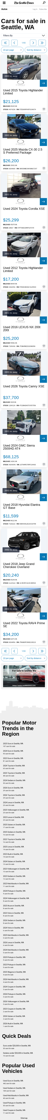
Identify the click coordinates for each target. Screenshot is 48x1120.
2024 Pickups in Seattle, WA (14, 892)
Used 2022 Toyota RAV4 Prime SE (24, 625)
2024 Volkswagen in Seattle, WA (16, 899)
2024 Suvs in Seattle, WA (13, 752)
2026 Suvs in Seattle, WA (13, 789)
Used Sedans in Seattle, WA (14, 1089)
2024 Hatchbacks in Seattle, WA (16, 951)
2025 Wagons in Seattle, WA (14, 973)
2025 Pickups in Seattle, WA (14, 958)
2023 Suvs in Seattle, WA (13, 759)
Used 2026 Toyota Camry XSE (23, 386)
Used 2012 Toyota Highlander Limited (23, 269)
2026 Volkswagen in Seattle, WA (16, 1002)
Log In (35, 9)
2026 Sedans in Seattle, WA (14, 921)
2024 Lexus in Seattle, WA (13, 804)
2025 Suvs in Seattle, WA (13, 745)
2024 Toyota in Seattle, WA (14, 767)
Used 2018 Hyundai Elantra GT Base (21, 506)
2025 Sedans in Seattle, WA (14, 833)
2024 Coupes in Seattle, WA (14, 988)
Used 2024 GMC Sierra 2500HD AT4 (19, 447)
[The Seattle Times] (24, 3)
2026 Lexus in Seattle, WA (13, 944)
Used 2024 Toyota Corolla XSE (24, 208)
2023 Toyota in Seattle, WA (14, 840)
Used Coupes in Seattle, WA (14, 1111)
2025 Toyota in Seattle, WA (14, 774)
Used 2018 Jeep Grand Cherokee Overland (18, 565)
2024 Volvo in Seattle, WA (13, 929)
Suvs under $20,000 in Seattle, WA (17, 1047)
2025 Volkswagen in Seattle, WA (16, 811)
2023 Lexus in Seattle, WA (13, 818)
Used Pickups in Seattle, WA (14, 1104)
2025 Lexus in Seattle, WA (13, 848)
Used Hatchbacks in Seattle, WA (16, 1096)
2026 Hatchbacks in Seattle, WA (16, 980)
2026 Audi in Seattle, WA (13, 1025)
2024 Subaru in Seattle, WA (14, 862)
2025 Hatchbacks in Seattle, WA (16, 936)
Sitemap (24, 1118)
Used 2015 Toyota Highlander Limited (23, 92)
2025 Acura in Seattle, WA (13, 907)
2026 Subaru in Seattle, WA (14, 1017)
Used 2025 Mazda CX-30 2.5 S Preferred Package (22, 151)
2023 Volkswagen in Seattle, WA (16, 870)
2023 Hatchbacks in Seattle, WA (16, 885)
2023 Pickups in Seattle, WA (14, 966)
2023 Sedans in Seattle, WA (14, 877)
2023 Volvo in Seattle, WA (13, 914)
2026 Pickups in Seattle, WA (14, 995)
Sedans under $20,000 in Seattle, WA (18, 1054)
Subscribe (43, 9)
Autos (4, 9)
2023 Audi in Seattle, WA (13, 855)
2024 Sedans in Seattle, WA (14, 781)
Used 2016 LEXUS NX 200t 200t (21, 329)
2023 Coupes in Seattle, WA (14, 1010)
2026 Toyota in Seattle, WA (14, 796)
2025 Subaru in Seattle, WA (14, 826)
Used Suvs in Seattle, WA (13, 1082)
